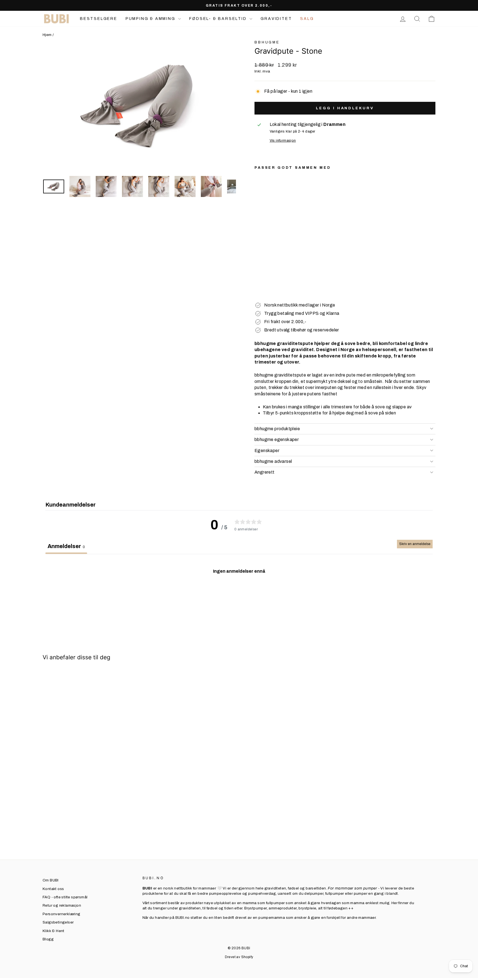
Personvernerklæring (61, 914)
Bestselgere (98, 19)
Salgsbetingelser (58, 922)
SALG (307, 19)
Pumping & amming (151, 19)
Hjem (47, 35)
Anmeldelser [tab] (66, 546)
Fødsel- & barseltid (218, 19)
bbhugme (267, 42)
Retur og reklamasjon (62, 905)
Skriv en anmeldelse (414, 544)
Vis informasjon (283, 140)
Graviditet (276, 19)
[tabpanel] (239, 595)
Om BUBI (51, 880)
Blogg (48, 939)
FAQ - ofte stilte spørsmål (65, 897)
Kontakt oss (53, 889)
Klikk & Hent (53, 931)
